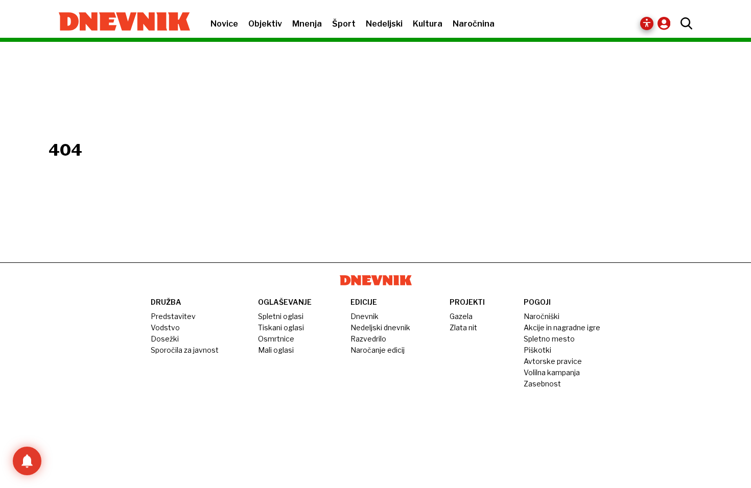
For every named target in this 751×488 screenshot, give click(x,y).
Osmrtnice (276, 338)
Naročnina (474, 24)
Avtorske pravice (553, 361)
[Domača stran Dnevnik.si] (119, 22)
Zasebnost (542, 383)
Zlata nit (463, 327)
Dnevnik (364, 316)
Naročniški (541, 316)
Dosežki (165, 338)
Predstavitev (173, 316)
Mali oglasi (276, 350)
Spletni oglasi (280, 316)
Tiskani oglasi (281, 327)
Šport (344, 24)
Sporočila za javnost (185, 350)
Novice (224, 24)
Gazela (461, 316)
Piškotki (537, 350)
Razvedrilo (368, 338)
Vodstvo (165, 327)
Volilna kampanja (552, 372)
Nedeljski (384, 24)
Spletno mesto (549, 338)
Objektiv (265, 24)
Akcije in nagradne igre (562, 327)
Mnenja (307, 24)
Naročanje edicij (377, 350)
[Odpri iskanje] (683, 23)
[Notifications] (27, 461)
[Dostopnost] (646, 23)
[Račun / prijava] (666, 23)
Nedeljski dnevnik (380, 327)
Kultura (427, 24)
